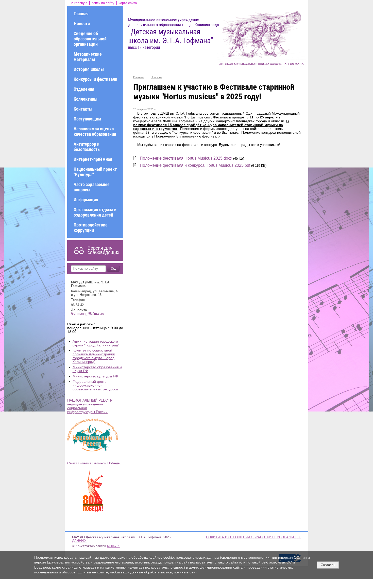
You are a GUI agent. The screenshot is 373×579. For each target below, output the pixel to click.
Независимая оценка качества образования (95, 131)
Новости (82, 23)
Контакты (83, 109)
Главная (81, 13)
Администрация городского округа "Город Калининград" (96, 343)
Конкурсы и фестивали (95, 79)
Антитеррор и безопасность (87, 146)
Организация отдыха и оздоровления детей (95, 212)
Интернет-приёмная (93, 159)
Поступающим (87, 118)
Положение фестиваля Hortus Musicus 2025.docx (186, 158)
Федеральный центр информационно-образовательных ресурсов (95, 385)
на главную (78, 3)
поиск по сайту (103, 3)
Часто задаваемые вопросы (92, 187)
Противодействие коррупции (91, 227)
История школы (89, 69)
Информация (86, 199)
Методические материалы (88, 56)
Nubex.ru (113, 546)
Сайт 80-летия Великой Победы (94, 463)
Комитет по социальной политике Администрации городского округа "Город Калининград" (94, 356)
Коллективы (85, 99)
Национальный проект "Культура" (95, 171)
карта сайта (128, 3)
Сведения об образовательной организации (90, 39)
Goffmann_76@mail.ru (87, 313)
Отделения (84, 89)
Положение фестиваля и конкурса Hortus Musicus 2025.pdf (195, 165)
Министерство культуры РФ (95, 376)
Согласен (328, 565)
